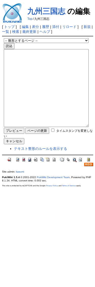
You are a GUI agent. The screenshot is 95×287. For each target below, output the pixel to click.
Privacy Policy (52, 185)
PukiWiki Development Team (53, 177)
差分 (35, 27)
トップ (9, 27)
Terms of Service (69, 185)
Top (29, 18)
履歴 (45, 27)
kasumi (20, 171)
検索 (15, 32)
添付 (55, 27)
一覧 (5, 32)
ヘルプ (45, 32)
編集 (25, 27)
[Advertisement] (47, 236)
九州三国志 (46, 11)
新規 (87, 27)
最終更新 (29, 32)
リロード (69, 27)
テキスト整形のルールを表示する (40, 149)
